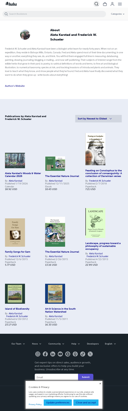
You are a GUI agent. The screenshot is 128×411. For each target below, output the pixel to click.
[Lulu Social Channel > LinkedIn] (52, 354)
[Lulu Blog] (67, 354)
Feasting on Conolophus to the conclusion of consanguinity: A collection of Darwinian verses (103, 173)
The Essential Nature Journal (62, 176)
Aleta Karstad (15, 180)
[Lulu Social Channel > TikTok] (82, 354)
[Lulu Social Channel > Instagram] (37, 354)
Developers (93, 343)
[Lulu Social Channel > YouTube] (60, 354)
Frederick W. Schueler (100, 180)
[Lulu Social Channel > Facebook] (45, 354)
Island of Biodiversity (17, 308)
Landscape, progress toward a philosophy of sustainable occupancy (103, 246)
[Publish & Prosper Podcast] (75, 354)
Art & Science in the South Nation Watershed (60, 310)
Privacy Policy (35, 404)
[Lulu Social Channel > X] (90, 354)
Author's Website (15, 85)
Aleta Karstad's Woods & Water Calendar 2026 (23, 175)
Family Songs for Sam (17, 251)
